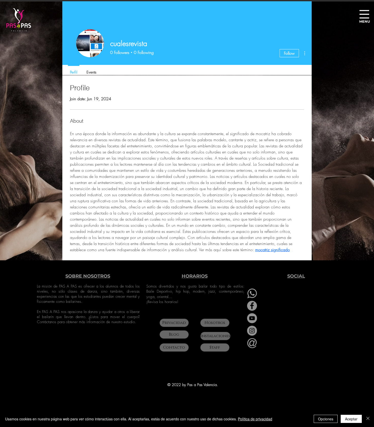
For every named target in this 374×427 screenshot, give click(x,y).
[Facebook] (252, 306)
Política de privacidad (255, 418)
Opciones (325, 418)
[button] (364, 14)
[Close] (368, 419)
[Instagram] (252, 331)
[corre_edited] (252, 343)
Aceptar (351, 418)
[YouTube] (252, 318)
